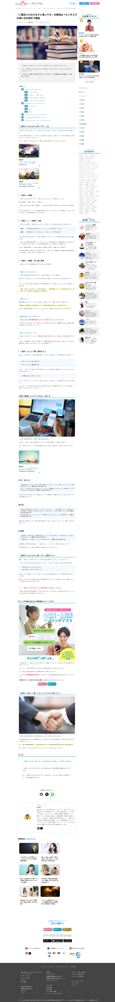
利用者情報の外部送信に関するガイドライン (55, 978)
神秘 (82, 140)
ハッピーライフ (33, 8)
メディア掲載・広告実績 (51, 991)
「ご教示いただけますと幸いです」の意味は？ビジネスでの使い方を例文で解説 (59, 8)
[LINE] (52, 794)
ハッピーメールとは (25, 975)
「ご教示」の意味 (31, 92)
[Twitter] (47, 794)
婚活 (82, 108)
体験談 (95, 180)
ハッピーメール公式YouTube (77, 976)
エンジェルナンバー (92, 162)
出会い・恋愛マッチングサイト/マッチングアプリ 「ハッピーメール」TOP (31, 973)
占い (94, 182)
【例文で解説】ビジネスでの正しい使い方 (33, 103)
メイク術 (95, 175)
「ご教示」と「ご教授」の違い (34, 95)
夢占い (92, 184)
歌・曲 (92, 195)
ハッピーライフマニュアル (61, 966)
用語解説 (42, 22)
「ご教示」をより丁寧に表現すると (35, 100)
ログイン (67, 929)
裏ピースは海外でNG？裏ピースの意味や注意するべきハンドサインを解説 (28, 880)
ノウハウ (36, 22)
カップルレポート (50, 985)
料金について (23, 979)
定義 (39, 8)
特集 (82, 136)
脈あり (88, 206)
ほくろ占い (83, 160)
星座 (81, 195)
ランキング (51, 966)
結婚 (91, 204)
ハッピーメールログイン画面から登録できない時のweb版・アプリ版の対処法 (89, 35)
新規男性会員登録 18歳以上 (26, 988)
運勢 (81, 211)
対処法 (87, 189)
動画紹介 (88, 182)
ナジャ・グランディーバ (85, 169)
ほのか (89, 160)
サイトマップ (74, 985)
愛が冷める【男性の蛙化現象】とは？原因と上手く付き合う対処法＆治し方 (50, 880)
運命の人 (87, 211)
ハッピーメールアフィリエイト (77, 981)
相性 (88, 202)
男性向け (82, 202)
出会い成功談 (49, 987)
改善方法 (92, 193)
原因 (81, 184)
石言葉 (93, 202)
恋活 (82, 120)
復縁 (92, 189)
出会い (81, 33)
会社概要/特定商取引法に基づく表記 (53, 976)
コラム (83, 92)
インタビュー (83, 162)
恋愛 (82, 116)
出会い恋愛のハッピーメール (22, 8)
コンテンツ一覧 (74, 983)
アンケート (84, 88)
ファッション (92, 173)
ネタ (93, 169)
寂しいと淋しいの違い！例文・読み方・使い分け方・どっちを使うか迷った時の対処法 (50, 859)
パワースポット (83, 173)
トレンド (84, 96)
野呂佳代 (82, 213)
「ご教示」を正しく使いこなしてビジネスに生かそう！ (36, 120)
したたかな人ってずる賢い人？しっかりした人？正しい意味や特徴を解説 (28, 859)
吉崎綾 (87, 184)
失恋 (82, 104)
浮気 (97, 195)
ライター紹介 (73, 966)
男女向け (47, 22)
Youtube (82, 158)
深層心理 (84, 124)
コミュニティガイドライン (51, 980)
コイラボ (87, 164)
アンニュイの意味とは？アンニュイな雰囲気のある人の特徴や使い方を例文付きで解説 (50, 902)
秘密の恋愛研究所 (84, 204)
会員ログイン (23, 990)
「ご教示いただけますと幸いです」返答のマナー (35, 114)
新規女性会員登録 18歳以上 (26, 986)
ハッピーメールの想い (25, 977)
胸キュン (82, 206)
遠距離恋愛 (94, 211)
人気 (89, 180)
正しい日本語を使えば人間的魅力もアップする (34, 117)
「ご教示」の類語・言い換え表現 (34, 98)
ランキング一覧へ (89, 81)
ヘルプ (22, 992)
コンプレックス (95, 164)
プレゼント (83, 175)
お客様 (28, 112)
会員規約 (48, 972)
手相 (86, 193)
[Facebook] (41, 794)
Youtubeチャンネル (90, 158)
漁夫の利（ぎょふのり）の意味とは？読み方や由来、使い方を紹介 (28, 902)
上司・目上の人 (30, 106)
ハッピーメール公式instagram (77, 974)
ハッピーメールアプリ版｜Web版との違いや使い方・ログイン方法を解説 (89, 76)
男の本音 (88, 200)
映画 (86, 195)
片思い (83, 128)
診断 (81, 53)
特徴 (82, 132)
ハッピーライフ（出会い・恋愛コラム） (54, 993)
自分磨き (94, 206)
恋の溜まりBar (90, 191)
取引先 (28, 109)
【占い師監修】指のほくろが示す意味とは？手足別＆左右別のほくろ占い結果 (88, 56)
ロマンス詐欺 (83, 180)
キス (81, 164)
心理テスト (83, 191)
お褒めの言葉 (49, 989)
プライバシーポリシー (51, 974)
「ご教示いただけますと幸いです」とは (32, 89)
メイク (89, 175)
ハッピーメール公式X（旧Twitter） (78, 972)
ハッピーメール (90, 171)
